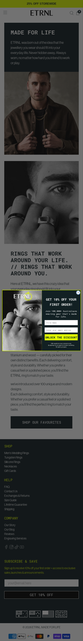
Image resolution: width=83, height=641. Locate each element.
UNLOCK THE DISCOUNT (61, 337)
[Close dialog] (78, 292)
